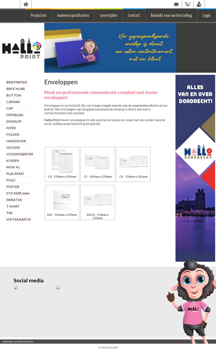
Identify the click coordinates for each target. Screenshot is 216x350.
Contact (134, 15)
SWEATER (14, 200)
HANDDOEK (16, 141)
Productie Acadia (108, 347)
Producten (38, 15)
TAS (9, 213)
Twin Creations (25, 341)
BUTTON (13, 95)
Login (206, 15)
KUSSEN (12, 160)
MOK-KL (13, 167)
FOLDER (12, 134)
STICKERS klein (17, 193)
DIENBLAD (14, 115)
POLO (10, 180)
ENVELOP (14, 121)
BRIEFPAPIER (16, 82)
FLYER (11, 128)
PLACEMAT (15, 174)
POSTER (12, 187)
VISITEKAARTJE (18, 219)
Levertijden (108, 15)
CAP (9, 108)
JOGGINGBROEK (19, 154)
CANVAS (13, 102)
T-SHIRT (13, 206)
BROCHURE (15, 89)
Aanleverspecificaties (73, 15)
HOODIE (13, 147)
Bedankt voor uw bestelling (171, 15)
